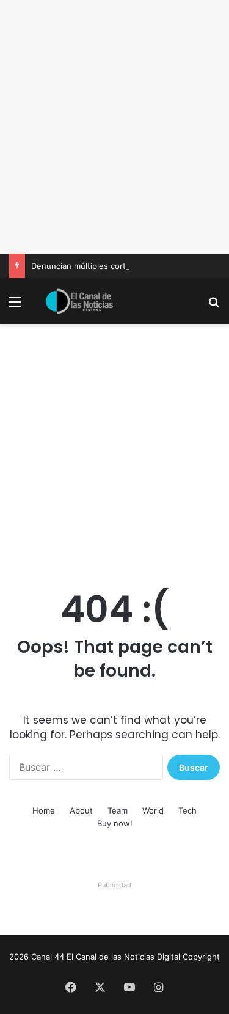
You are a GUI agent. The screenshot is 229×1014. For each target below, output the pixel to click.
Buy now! (115, 823)
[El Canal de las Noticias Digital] (79, 301)
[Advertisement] (114, 126)
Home (43, 810)
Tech (187, 810)
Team (117, 810)
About (81, 810)
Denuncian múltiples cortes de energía (104, 266)
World (153, 810)
